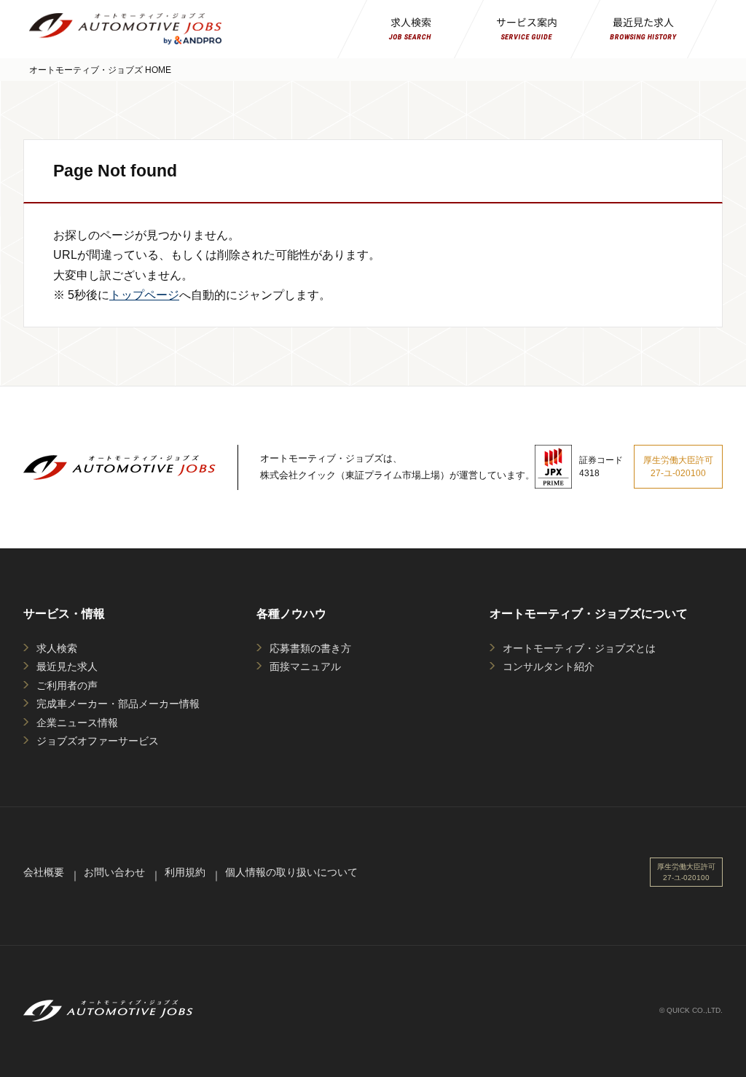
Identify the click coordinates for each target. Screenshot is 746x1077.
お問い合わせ (114, 872)
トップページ (144, 295)
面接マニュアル (305, 666)
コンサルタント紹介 (548, 666)
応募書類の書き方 (310, 648)
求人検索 (56, 648)
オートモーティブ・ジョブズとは (579, 648)
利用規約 (185, 872)
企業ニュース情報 (77, 722)
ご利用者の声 (67, 685)
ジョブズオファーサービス (97, 741)
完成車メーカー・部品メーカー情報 (118, 703)
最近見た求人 (67, 666)
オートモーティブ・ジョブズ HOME (100, 70)
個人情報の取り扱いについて (291, 872)
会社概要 (43, 872)
